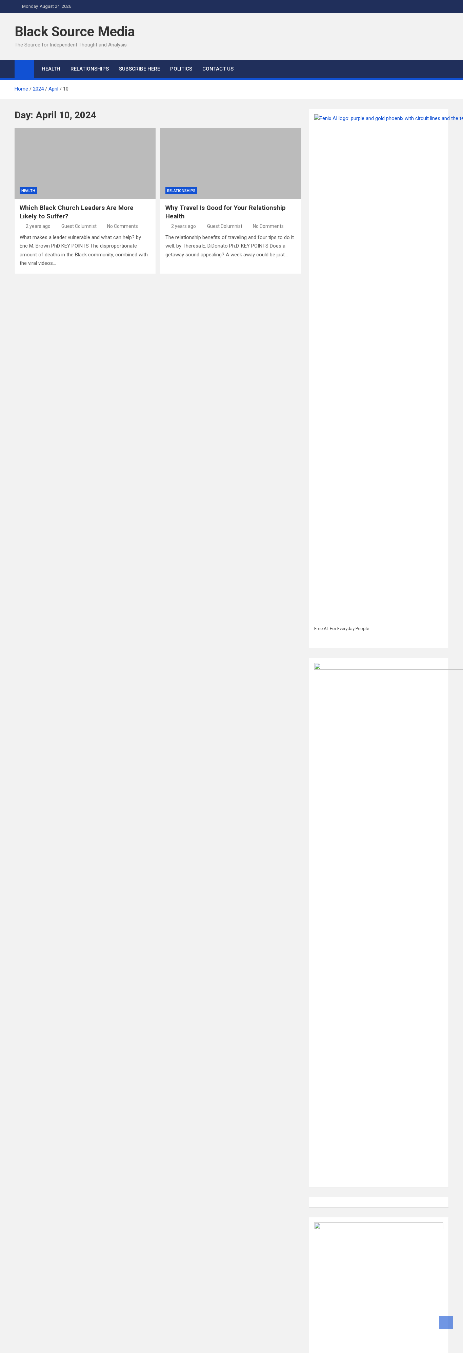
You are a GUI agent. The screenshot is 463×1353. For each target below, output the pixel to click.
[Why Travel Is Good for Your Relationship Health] (230, 163)
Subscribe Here (139, 69)
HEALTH (51, 69)
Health (28, 191)
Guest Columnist (79, 226)
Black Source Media (75, 32)
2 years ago (38, 226)
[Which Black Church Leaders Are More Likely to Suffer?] (85, 163)
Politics (181, 69)
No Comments (122, 226)
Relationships (90, 69)
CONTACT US (218, 69)
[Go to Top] (446, 1322)
